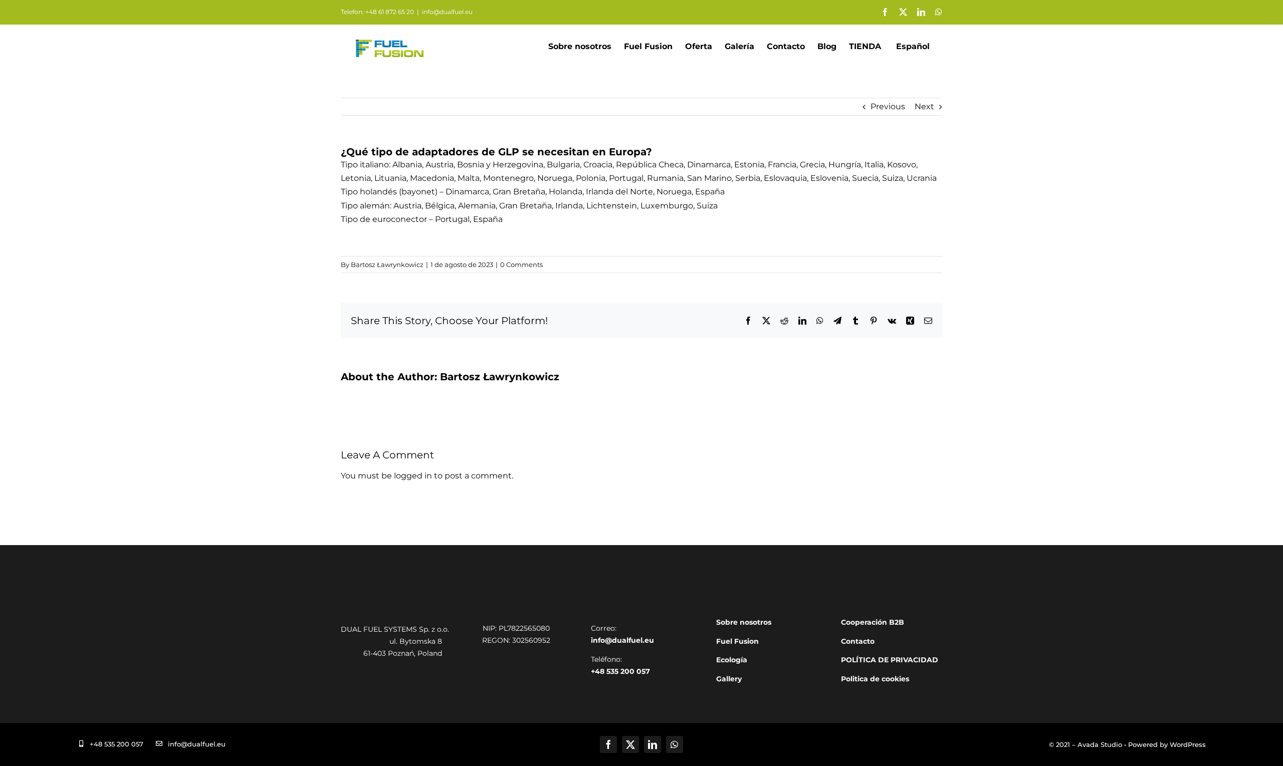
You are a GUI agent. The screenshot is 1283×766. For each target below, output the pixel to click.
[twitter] (630, 744)
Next (924, 106)
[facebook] (608, 744)
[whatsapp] (674, 744)
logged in (413, 475)
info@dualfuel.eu (447, 12)
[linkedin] (652, 744)
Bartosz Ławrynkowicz (387, 265)
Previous (888, 106)
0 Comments (521, 265)
